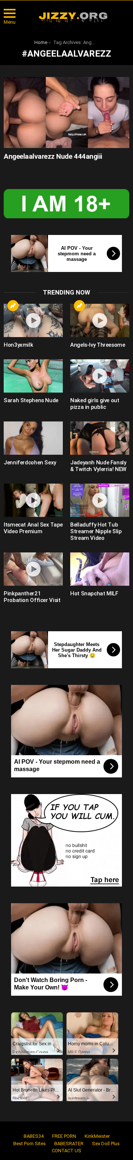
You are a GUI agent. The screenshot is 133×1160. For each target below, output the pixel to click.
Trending (12, 305)
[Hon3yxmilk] (33, 320)
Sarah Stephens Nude (31, 400)
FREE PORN (64, 1136)
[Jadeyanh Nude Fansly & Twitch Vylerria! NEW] (99, 438)
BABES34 (34, 1136)
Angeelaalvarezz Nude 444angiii (53, 156)
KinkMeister (97, 1136)
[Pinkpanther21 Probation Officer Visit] (33, 569)
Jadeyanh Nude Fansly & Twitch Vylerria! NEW (98, 466)
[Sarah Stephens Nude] (33, 376)
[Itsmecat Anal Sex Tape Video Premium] (33, 500)
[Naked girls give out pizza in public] (99, 376)
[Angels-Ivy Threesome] (99, 320)
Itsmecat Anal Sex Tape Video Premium (33, 528)
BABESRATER (68, 1143)
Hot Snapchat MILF (94, 593)
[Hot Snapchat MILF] (99, 569)
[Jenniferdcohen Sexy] (33, 438)
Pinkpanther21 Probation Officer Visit (32, 596)
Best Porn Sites (29, 1143)
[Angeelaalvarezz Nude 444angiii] (66, 112)
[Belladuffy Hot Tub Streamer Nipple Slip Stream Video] (99, 500)
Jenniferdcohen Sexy (30, 462)
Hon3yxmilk (18, 345)
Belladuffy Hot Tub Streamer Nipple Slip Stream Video (96, 531)
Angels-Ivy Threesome (97, 345)
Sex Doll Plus (106, 1143)
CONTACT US (66, 1150)
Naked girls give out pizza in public (94, 403)
